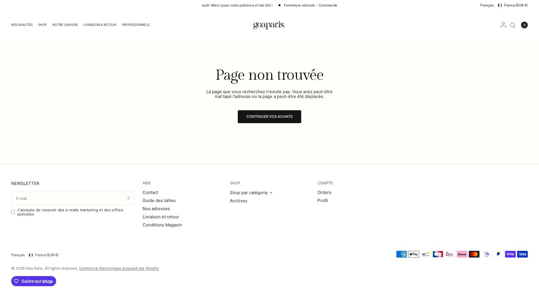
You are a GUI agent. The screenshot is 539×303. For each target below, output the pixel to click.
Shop (42, 25)
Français (487, 5)
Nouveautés (22, 25)
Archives (238, 200)
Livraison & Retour (99, 25)
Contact (150, 192)
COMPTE (325, 183)
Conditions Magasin (162, 225)
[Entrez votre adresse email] (128, 198)
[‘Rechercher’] (512, 25)
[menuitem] (23, 25)
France (516, 5)
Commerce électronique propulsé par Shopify (119, 268)
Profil (323, 200)
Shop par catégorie (249, 192)
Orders (324, 192)
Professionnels (136, 25)
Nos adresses (156, 208)
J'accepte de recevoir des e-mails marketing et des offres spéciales (70, 212)
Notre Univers (65, 25)
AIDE (147, 183)
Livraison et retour (161, 216)
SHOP (235, 183)
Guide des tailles (159, 200)
